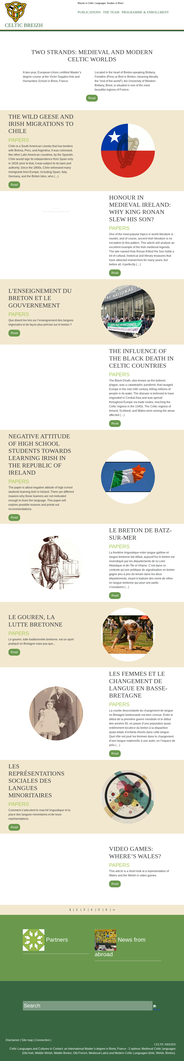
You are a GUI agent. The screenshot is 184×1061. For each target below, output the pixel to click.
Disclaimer (12, 1040)
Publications (89, 12)
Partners (56, 939)
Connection (42, 1040)
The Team (111, 12)
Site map (27, 1040)
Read (91, 98)
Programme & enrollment (145, 12)
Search (29, 995)
